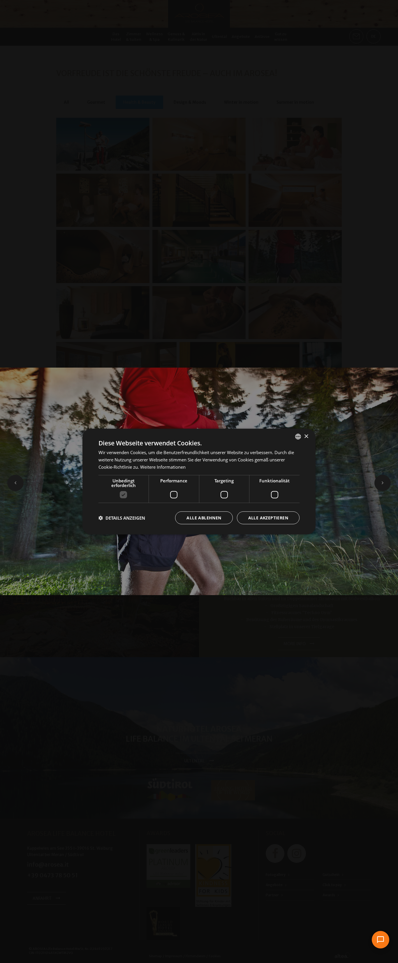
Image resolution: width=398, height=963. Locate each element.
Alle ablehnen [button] (203, 517)
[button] (121, 517)
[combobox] (298, 437)
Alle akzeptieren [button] (268, 517)
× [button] (306, 436)
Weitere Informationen (163, 467)
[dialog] (199, 482)
